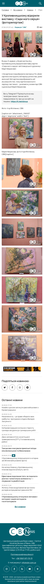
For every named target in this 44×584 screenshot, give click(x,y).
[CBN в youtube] (30, 569)
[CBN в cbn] (22, 569)
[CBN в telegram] (37, 569)
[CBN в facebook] (14, 569)
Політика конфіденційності (22, 554)
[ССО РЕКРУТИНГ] (22, 369)
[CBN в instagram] (7, 569)
